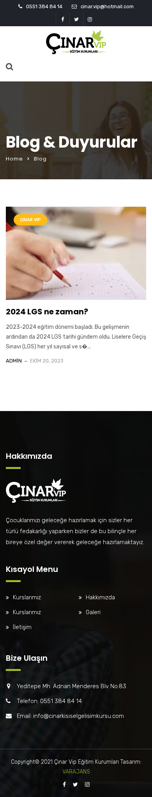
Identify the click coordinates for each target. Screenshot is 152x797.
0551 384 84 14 (44, 6)
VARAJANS (76, 771)
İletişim (22, 627)
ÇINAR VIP (30, 219)
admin (14, 361)
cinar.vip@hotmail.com (107, 6)
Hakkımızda (100, 597)
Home (14, 158)
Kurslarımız (27, 597)
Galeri (93, 612)
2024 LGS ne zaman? (47, 311)
